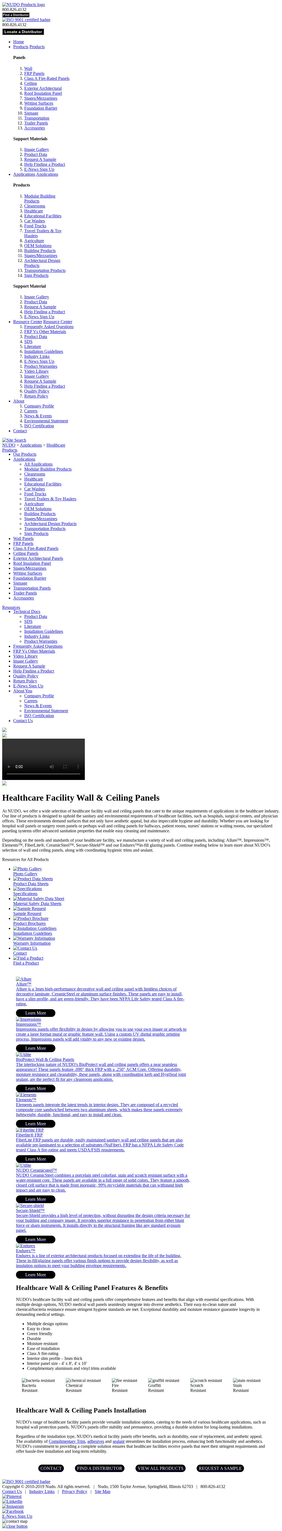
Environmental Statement (46, 420)
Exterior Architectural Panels (38, 558)
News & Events (38, 416)
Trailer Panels (36, 123)
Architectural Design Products (50, 523)
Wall (28, 68)
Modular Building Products (48, 469)
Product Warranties (40, 366)
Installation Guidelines (43, 351)
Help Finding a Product (44, 164)
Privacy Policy (74, 1491)
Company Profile (39, 406)
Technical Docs (26, 611)
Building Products (40, 250)
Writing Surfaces (38, 103)
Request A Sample (40, 159)
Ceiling (30, 83)
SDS (28, 341)
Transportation (36, 118)
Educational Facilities (42, 216)
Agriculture (34, 240)
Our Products (24, 454)
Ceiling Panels (25, 553)
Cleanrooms (34, 206)
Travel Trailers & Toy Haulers (50, 498)
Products (20, 46)
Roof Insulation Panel (43, 93)
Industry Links (37, 356)
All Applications (38, 464)
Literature (32, 346)
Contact (20, 430)
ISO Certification (39, 425)
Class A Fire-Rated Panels (46, 78)
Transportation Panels (32, 588)
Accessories (34, 128)
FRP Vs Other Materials (45, 331)
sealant (118, 1441)
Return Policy (36, 396)
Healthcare (33, 211)
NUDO (8, 445)
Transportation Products (45, 270)
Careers (30, 411)
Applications (24, 174)
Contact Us (23, 720)
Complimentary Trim (67, 1441)
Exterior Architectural (43, 88)
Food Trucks (35, 225)
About (18, 401)
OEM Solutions (37, 245)
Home (18, 41)
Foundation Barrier (40, 108)
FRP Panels (34, 73)
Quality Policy (36, 391)
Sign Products (36, 275)
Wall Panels (23, 538)
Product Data (35, 154)
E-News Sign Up (39, 169)
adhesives (95, 1441)
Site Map (102, 1491)
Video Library (36, 371)
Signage (31, 113)
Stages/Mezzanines (40, 98)
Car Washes (34, 220)
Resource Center (27, 321)
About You (22, 690)
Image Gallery (36, 149)
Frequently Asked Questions (49, 326)
